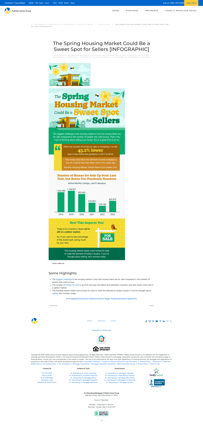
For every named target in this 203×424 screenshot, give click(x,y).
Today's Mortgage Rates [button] (181, 11)
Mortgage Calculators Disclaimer (103, 364)
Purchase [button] (132, 11)
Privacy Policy (142, 364)
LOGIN (113, 321)
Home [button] (115, 11)
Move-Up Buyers (100, 57)
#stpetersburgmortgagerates (124, 298)
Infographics (59, 57)
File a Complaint (65, 364)
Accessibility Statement (91, 361)
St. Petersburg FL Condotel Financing (83, 375)
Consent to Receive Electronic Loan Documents (119, 361)
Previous (53, 305)
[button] (101, 420)
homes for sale (72, 285)
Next (151, 305)
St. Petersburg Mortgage (137, 57)
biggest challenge (64, 279)
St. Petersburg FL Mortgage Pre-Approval (119, 380)
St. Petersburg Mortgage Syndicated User (85, 55)
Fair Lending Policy (49, 364)
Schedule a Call (47, 380)
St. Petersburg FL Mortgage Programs (83, 380)
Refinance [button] (151, 11)
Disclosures (157, 361)
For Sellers (143, 55)
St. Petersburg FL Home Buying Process (120, 375)
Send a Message (47, 378)
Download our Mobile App (101, 330)
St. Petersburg (116, 57)
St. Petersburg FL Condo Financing (83, 373)
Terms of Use (155, 364)
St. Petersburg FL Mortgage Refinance (83, 382)
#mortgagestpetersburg (77, 298)
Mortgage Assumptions (81, 364)
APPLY (90, 321)
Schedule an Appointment (46, 382)
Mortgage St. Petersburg (79, 57)
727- (47, 373)
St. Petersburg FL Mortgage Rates (83, 378)
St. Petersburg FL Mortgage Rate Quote (119, 378)
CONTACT (102, 321)
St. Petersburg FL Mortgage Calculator (120, 373)
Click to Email (47, 375)
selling (55, 293)
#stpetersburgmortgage (99, 298)
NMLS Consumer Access (126, 364)
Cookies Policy (145, 361)
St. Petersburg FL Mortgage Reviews (119, 382)
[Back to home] (18, 10)
